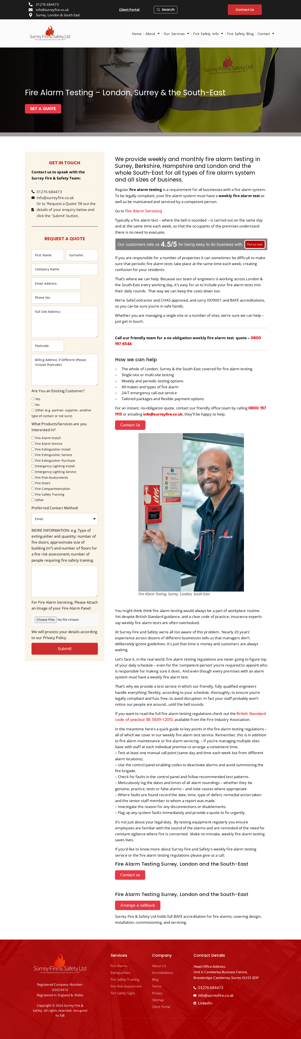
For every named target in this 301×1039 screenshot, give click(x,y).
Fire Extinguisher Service (53, 455)
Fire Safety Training (49, 494)
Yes (37, 399)
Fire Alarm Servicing (143, 211)
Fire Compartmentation (52, 489)
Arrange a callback (137, 905)
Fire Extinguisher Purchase (55, 460)
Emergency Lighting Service (55, 472)
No (37, 405)
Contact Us (130, 425)
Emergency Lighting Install (55, 466)
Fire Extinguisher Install (53, 449)
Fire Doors (42, 483)
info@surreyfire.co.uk (163, 414)
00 (258, 338)
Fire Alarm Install (48, 438)
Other (39, 500)
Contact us (130, 875)
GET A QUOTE (43, 109)
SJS (62, 1015)
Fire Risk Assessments (51, 477)
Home (137, 33)
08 (253, 338)
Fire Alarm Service (48, 444)
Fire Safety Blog (240, 33)
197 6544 (123, 344)
